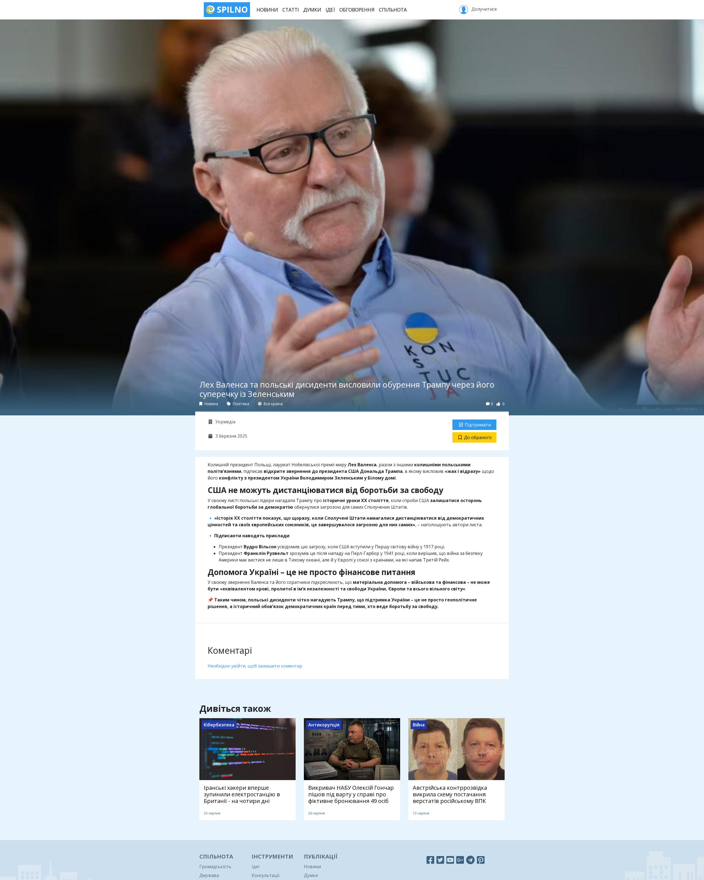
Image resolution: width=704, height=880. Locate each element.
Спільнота (393, 9)
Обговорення (357, 9)
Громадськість (215, 866)
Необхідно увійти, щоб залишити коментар (255, 666)
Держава (209, 875)
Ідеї (330, 9)
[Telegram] (470, 860)
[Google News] (460, 860)
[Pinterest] (481, 860)
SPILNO (231, 9)
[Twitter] (440, 860)
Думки (312, 9)
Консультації (265, 875)
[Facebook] (430, 860)
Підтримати (478, 425)
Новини (267, 9)
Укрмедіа (224, 422)
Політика (240, 403)
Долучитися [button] (483, 9)
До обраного (478, 437)
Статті (290, 9)
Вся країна (273, 403)
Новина (210, 403)
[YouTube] (450, 860)
